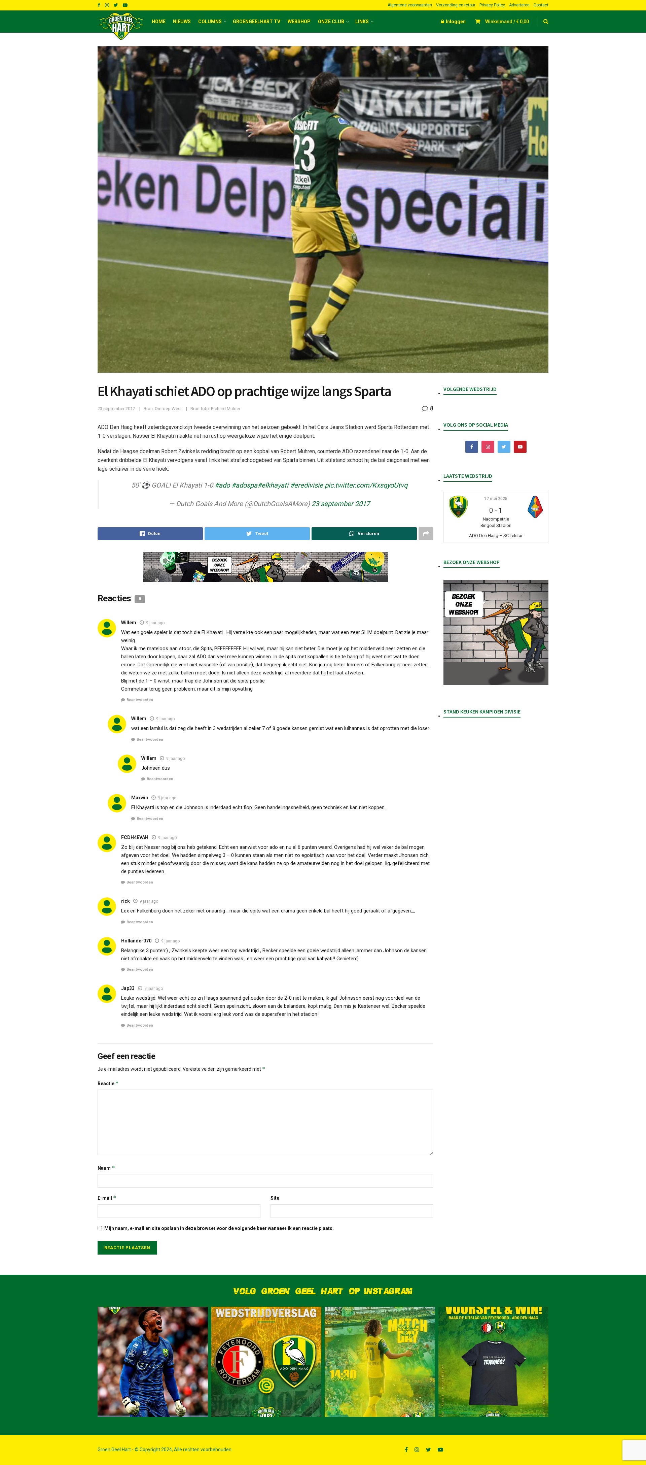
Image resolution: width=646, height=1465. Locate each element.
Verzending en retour (455, 5)
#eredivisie (306, 485)
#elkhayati (272, 485)
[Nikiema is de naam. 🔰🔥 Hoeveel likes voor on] (153, 1362)
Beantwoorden (140, 700)
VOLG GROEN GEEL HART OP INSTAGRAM (323, 1291)
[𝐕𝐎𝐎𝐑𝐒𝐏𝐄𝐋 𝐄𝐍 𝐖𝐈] (493, 1362)
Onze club (331, 21)
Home (159, 21)
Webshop (299, 21)
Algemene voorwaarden (410, 5)
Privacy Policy (492, 5)
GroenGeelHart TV (256, 21)
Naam (106, 1168)
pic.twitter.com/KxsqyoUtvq (366, 485)
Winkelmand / (507, 21)
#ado (222, 485)
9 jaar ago (155, 623)
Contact (541, 5)
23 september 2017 (116, 408)
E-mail (107, 1198)
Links (362, 21)
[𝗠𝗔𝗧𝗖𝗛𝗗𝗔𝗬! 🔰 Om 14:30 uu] (380, 1362)
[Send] (364, 533)
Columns (210, 21)
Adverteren (519, 5)
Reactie (108, 1083)
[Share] (150, 533)
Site (275, 1198)
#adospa (244, 485)
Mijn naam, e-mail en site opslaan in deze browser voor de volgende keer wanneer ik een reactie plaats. (219, 1228)
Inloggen (455, 21)
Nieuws (182, 21)
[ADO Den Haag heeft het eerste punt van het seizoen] (266, 1362)
